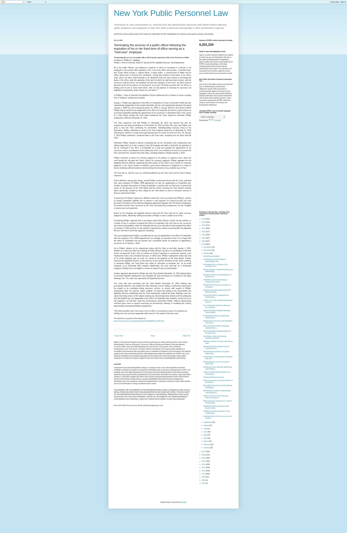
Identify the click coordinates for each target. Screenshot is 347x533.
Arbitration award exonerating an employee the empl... (215, 281)
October (207, 253)
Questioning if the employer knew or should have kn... (216, 347)
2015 (204, 458)
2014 (204, 461)
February (207, 444)
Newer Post (119, 336)
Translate (217, 120)
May (205, 435)
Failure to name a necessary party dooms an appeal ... (215, 397)
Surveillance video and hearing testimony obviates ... (214, 337)
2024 (204, 225)
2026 (204, 219)
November (208, 250)
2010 (204, 474)
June (206, 432)
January (207, 448)
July (205, 429)
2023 (204, 228)
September (208, 422)
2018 (204, 244)
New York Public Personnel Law (171, 13)
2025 (204, 222)
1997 (204, 483)
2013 (204, 464)
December (208, 247)
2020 (204, 238)
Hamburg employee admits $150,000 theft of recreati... (217, 291)
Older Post (186, 336)
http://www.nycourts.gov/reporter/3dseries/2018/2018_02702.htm (139, 321)
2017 (204, 452)
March (206, 441)
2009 (204, 477)
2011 (204, 471)
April (205, 438)
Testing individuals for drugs (213, 377)
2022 (204, 232)
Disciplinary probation (211, 256)
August (206, 425)
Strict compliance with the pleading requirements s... (216, 327)
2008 (204, 480)
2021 (204, 235)
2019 (204, 241)
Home (153, 336)
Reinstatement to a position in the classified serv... (215, 265)
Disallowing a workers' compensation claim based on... (217, 392)
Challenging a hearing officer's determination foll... (214, 260)
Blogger (183, 502)
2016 (204, 455)
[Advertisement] (216, 166)
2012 (204, 467)
